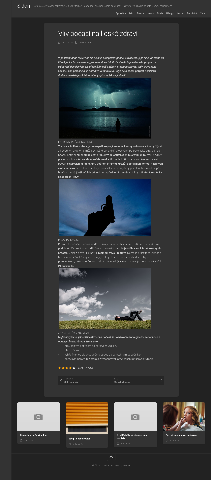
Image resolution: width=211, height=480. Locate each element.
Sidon (23, 6)
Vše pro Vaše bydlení (80, 438)
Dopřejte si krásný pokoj (33, 435)
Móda (160, 13)
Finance (140, 13)
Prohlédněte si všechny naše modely (132, 437)
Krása (151, 13)
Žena (202, 13)
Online (180, 13)
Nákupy (170, 13)
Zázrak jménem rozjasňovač (181, 435)
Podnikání (192, 13)
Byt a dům (121, 13)
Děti (131, 13)
